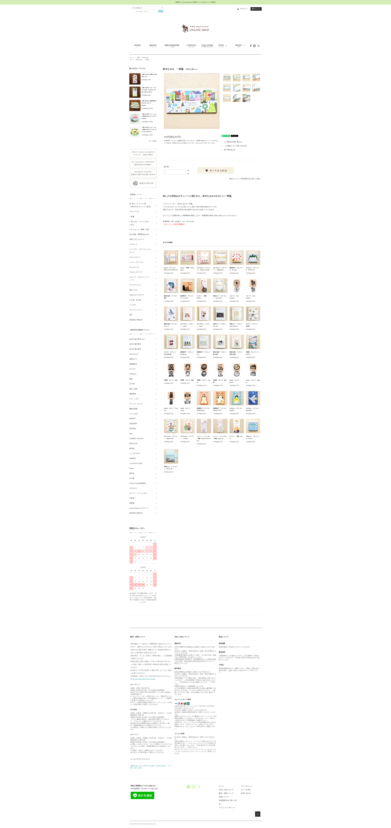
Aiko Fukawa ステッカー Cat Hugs (187, 437)
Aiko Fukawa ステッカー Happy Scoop (170, 437)
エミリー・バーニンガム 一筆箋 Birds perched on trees (204, 438)
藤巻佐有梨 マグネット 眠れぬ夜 (220, 353)
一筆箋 (138, 57)
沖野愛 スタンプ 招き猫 (220, 381)
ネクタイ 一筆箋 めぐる (236, 437)
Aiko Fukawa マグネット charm (203, 325)
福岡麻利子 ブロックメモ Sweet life (236, 269)
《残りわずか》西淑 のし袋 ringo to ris (149, 75)
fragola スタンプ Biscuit (235, 381)
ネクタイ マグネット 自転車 (252, 325)
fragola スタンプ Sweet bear (171, 409)
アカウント (244, 9)
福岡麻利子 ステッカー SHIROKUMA (204, 409)
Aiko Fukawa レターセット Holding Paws (219, 269)
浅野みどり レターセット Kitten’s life (170, 468)
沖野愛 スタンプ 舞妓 (187, 380)
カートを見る (246, 790)
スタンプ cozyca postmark (234, 297)
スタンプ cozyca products (250, 297)
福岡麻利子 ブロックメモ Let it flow (187, 297)
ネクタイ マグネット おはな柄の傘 (170, 353)
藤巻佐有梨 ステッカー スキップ (171, 325)
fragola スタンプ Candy (185, 409)
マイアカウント (246, 786)
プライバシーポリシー (227, 807)
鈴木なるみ (145, 57)
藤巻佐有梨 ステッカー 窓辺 (171, 297)
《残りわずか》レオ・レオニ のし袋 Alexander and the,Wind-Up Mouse (149, 90)
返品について (234, 179)
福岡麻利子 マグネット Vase (204, 353)
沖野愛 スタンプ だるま (203, 381)
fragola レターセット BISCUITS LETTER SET (171, 269)
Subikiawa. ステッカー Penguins (237, 409)
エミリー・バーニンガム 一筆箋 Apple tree (220, 437)
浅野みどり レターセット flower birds (220, 297)
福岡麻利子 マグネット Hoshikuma (187, 353)
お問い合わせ (246, 793)
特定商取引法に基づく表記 (250, 179)
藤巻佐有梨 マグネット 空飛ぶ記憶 (237, 353)
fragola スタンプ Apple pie (253, 381)
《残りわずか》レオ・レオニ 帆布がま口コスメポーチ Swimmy (149, 116)
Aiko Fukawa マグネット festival (187, 325)
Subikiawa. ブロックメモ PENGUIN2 (252, 269)
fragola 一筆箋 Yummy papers (187, 269)
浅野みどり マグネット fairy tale (220, 325)
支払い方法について (226, 790)
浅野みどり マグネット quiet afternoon (237, 325)
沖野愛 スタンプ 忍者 (170, 380)
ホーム (131, 57)
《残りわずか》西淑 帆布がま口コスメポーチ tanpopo (149, 103)
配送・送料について (226, 793)
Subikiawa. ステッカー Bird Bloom (253, 409)
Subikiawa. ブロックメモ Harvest (252, 437)
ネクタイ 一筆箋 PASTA (202, 297)
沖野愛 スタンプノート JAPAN (253, 353)
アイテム (257, 9)
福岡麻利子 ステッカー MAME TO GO (220, 409)
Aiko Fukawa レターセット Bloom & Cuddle (203, 269)
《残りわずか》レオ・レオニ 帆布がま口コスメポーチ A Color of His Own (149, 129)
